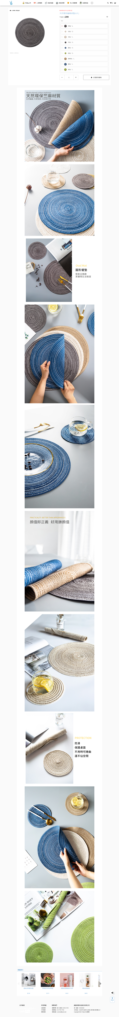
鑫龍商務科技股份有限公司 (82, 1005)
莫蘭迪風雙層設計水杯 (67, 988)
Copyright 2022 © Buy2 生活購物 (82, 1011)
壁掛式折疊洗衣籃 (28, 988)
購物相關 (43, 1011)
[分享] (112, 993)
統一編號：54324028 (79, 1008)
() (112, 3)
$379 (47, 993)
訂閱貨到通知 (97, 77)
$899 (86, 993)
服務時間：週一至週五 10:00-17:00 (60, 1008)
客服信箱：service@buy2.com (59, 1011)
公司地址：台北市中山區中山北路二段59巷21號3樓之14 (87, 1010)
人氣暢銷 (13, 10)
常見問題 (43, 1005)
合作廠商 (22, 1005)
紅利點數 (43, 1010)
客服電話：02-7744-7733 (58, 1010)
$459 (67, 993)
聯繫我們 (54, 1005)
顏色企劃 (18, 10)
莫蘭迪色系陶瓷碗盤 (47, 988)
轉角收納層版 (86, 988)
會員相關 (43, 1008)
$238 (28, 993)
